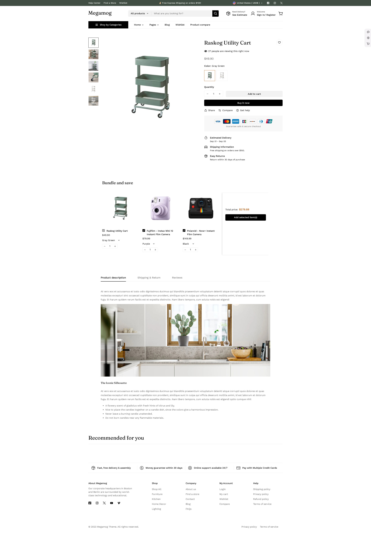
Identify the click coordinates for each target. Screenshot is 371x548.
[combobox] (173, 13)
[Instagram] (275, 3)
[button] (281, 13)
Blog (188, 504)
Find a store (192, 494)
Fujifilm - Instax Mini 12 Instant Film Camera (160, 232)
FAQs (188, 509)
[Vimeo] (118, 503)
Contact (190, 499)
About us (191, 489)
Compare (224, 504)
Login (222, 489)
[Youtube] (111, 503)
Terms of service (262, 504)
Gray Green (209, 75)
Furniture (157, 494)
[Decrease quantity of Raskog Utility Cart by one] (207, 94)
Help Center (94, 3)
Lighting (156, 509)
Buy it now (243, 103)
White (222, 75)
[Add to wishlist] (279, 42)
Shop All (156, 489)
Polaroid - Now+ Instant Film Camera (201, 232)
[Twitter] (281, 3)
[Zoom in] (194, 43)
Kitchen (156, 499)
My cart (223, 494)
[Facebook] (268, 3)
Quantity (209, 87)
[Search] (215, 13)
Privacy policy (261, 494)
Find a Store (110, 3)
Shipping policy (261, 489)
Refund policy (261, 499)
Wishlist (123, 3)
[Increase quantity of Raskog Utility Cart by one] (220, 94)
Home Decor (159, 504)
